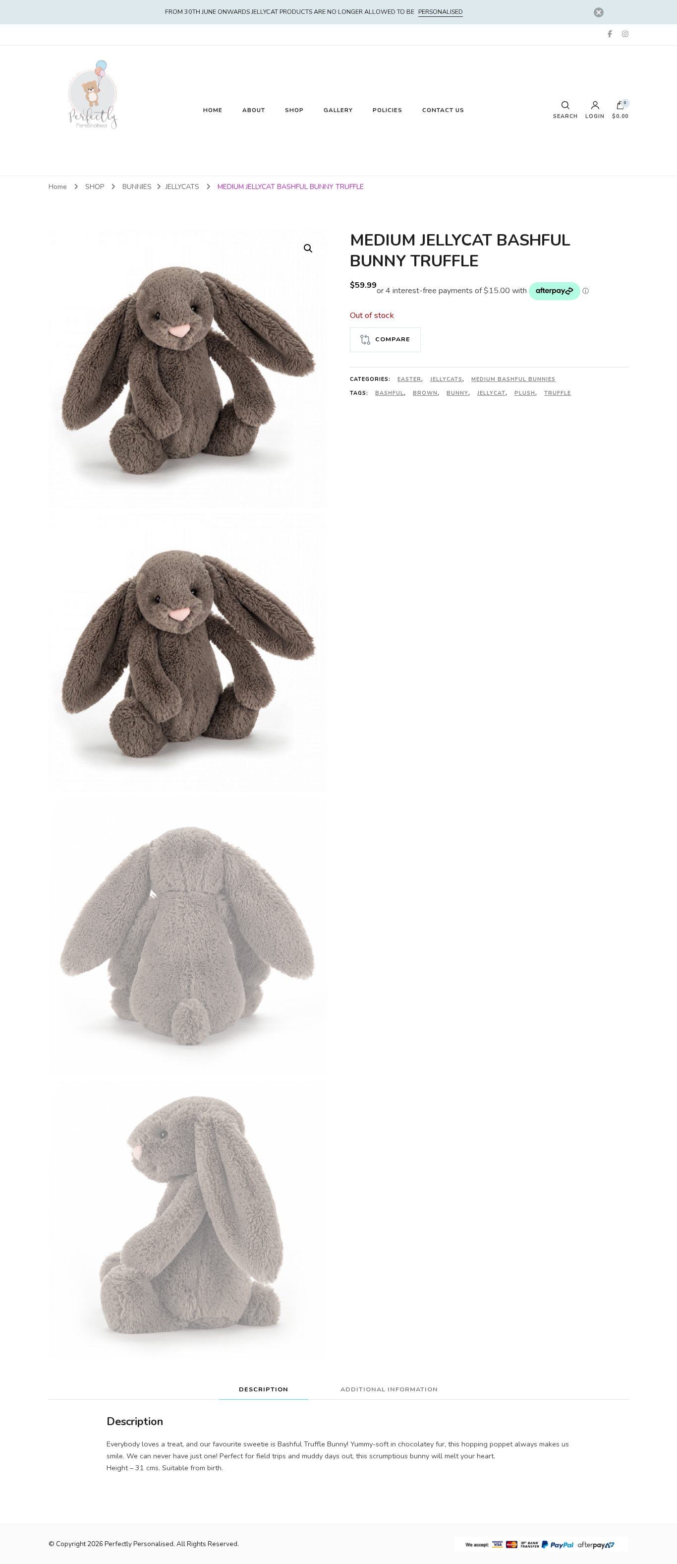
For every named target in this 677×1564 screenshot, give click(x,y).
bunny (457, 393)
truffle (557, 393)
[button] (308, 248)
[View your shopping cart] (620, 107)
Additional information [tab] (389, 1389)
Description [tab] (263, 1389)
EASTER (409, 379)
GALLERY (338, 110)
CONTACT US (443, 110)
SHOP (294, 110)
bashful (389, 393)
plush (524, 393)
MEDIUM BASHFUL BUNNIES (513, 379)
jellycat (491, 393)
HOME (213, 110)
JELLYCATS (446, 379)
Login (595, 116)
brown (425, 393)
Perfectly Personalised (139, 1544)
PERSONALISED (440, 11)
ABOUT (253, 110)
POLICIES (387, 110)
